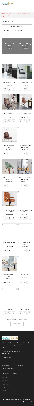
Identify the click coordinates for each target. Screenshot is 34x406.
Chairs (4, 390)
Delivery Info (6, 365)
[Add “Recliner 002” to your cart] (24, 282)
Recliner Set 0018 (25, 307)
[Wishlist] (13, 88)
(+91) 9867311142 (7, 353)
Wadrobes (5, 380)
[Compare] (5, 88)
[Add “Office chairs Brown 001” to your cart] (9, 121)
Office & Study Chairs (25, 44)
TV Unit (4, 387)
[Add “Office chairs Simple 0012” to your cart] (24, 250)
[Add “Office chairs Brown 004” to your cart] (24, 121)
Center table (6, 384)
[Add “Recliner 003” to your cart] (9, 313)
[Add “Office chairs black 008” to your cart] (24, 88)
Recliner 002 (25, 274)
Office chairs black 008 (24, 82)
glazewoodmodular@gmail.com (11, 351)
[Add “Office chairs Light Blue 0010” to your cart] (9, 185)
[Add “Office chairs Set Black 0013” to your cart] (24, 218)
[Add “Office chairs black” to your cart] (9, 88)
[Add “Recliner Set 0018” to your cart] (24, 313)
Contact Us (20, 362)
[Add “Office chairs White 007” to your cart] (9, 282)
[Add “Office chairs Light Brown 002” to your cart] (24, 185)
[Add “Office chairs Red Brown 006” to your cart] (9, 218)
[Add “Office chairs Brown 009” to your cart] (9, 153)
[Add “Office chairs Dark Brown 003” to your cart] (24, 153)
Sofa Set (4, 377)
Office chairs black (9, 82)
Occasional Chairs (9, 44)
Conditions (20, 365)
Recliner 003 (9, 307)
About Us (5, 362)
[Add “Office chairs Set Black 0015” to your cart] (9, 250)
